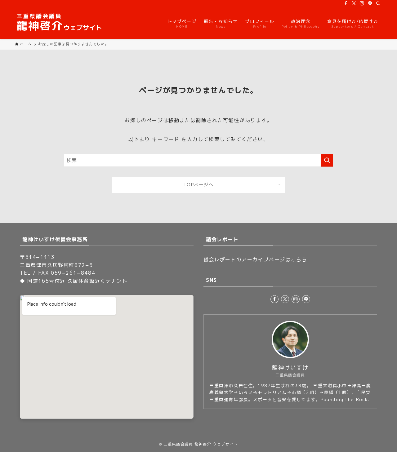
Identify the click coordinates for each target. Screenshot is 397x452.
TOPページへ (198, 185)
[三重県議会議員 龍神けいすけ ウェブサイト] (59, 23)
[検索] (378, 3)
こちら (299, 259)
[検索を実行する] (327, 160)
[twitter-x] (354, 3)
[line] (370, 3)
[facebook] (346, 3)
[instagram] (362, 3)
